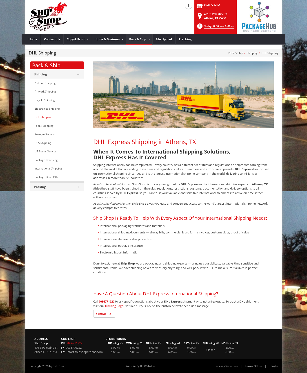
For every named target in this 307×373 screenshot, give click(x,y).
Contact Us (104, 314)
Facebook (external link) (188, 5)
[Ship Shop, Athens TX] (48, 17)
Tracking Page (114, 306)
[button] (215, 27)
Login (274, 366)
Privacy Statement (227, 366)
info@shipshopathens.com (85, 352)
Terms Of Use (253, 366)
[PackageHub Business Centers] (259, 16)
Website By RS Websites (141, 366)
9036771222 (212, 5)
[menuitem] (33, 39)
